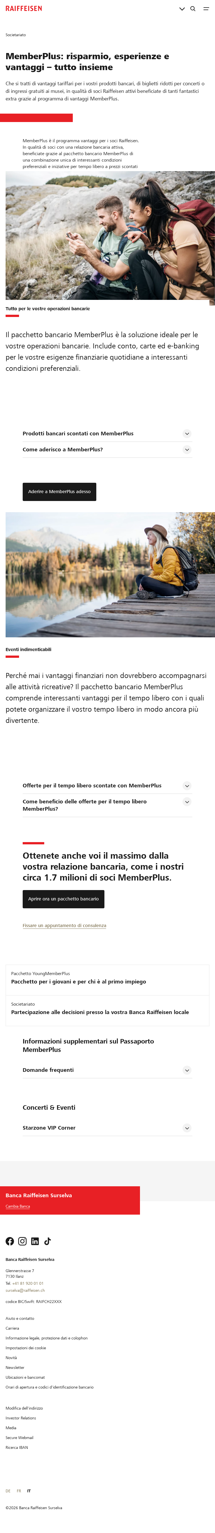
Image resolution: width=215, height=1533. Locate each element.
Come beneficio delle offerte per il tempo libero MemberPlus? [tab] (85, 805)
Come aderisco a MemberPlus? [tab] (63, 449)
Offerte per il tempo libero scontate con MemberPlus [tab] (92, 785)
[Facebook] (10, 1241)
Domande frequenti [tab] (48, 1070)
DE (8, 1491)
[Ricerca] (193, 8)
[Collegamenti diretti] (182, 8)
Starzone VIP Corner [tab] (49, 1128)
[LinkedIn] (35, 1241)
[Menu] (206, 8)
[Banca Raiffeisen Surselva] (23, 8)
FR (19, 1491)
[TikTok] (47, 1241)
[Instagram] (22, 1241)
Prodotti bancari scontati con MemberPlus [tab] (78, 433)
